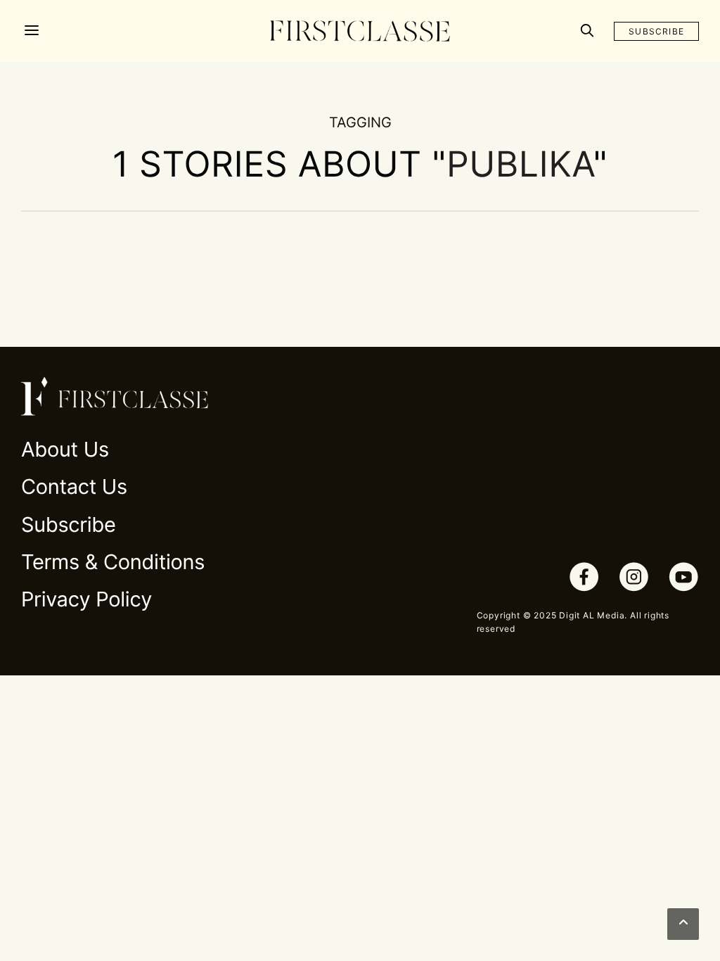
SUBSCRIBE (656, 31)
